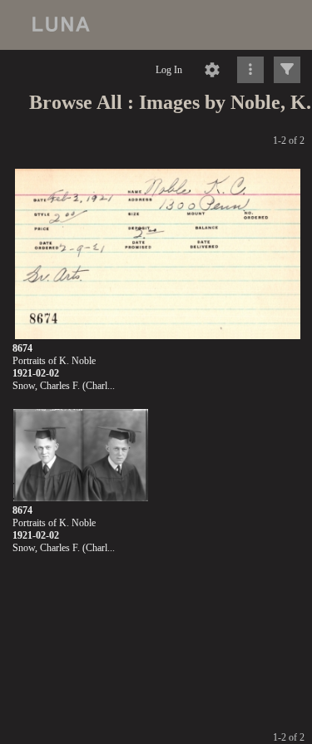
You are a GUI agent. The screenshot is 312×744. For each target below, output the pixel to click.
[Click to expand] (287, 70)
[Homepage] (156, 25)
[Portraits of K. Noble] (157, 255)
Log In (169, 70)
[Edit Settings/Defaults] (212, 70)
